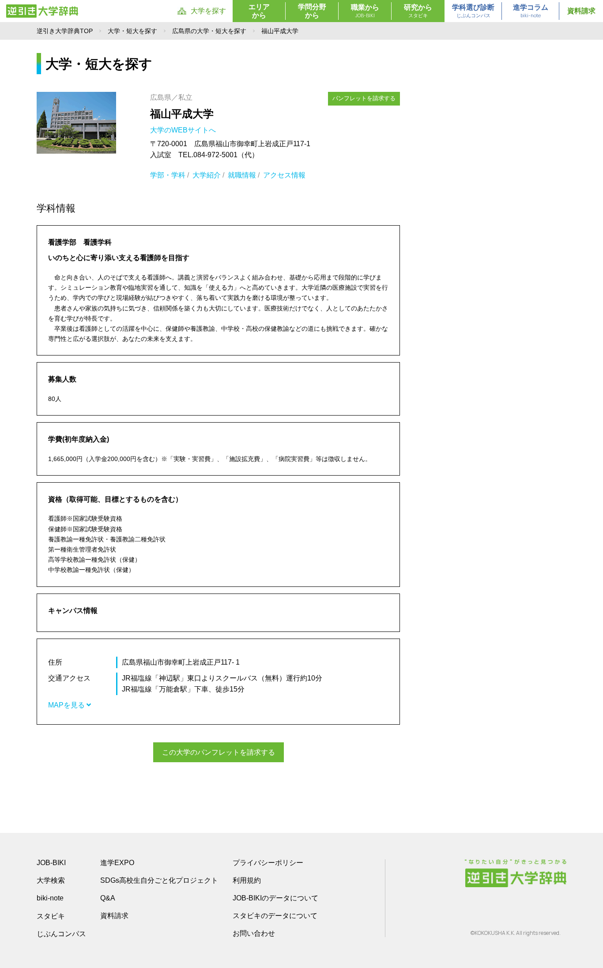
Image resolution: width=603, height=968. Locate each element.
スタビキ (51, 916)
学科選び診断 (473, 11)
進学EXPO (117, 862)
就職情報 (242, 175)
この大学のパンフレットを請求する (218, 752)
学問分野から (312, 11)
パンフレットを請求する (364, 98)
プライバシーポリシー (268, 862)
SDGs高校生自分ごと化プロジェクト (159, 880)
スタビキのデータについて (275, 915)
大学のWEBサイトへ (184, 130)
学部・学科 (167, 175)
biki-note (50, 898)
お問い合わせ (254, 933)
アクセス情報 (284, 175)
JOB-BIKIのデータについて (275, 898)
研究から (418, 11)
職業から (365, 11)
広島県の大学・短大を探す (209, 30)
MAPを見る (67, 705)
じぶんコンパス (61, 933)
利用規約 (247, 880)
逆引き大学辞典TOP (65, 30)
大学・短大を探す (132, 30)
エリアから (259, 11)
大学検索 (51, 880)
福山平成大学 (182, 114)
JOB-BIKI (51, 862)
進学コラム (530, 11)
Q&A (107, 898)
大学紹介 (206, 175)
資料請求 (581, 11)
